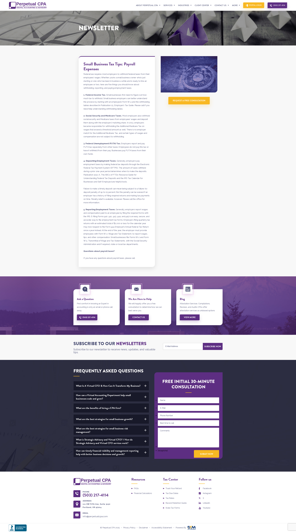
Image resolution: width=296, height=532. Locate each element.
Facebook (207, 488)
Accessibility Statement (161, 528)
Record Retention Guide (176, 503)
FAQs (136, 488)
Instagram (207, 493)
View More (190, 317)
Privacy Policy (129, 528)
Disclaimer (143, 528)
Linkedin (206, 503)
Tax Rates (170, 498)
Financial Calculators (143, 493)
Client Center (202, 5)
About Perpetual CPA (147, 5)
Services (168, 5)
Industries (183, 5)
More (235, 5)
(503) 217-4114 (279, 5)
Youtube (206, 508)
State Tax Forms (173, 508)
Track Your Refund (174, 488)
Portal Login (255, 5)
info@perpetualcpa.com (95, 516)
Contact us (138, 317)
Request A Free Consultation (189, 100)
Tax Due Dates (172, 493)
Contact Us (221, 5)
